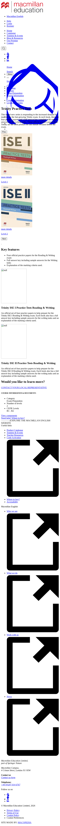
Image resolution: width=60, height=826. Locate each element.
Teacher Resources (15, 435)
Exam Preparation (14, 93)
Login (9, 23)
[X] (33, 58)
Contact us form (8, 777)
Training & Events (15, 35)
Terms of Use (13, 813)
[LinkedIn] (33, 60)
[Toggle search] (3, 48)
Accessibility (12, 502)
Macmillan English (15, 16)
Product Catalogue (15, 430)
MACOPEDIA (24, 822)
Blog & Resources (15, 38)
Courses (10, 90)
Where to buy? (13, 499)
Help (9, 21)
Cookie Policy (13, 815)
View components (9, 415)
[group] (30, 158)
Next (4, 239)
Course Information (15, 95)
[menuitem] (33, 31)
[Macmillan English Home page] (22, 11)
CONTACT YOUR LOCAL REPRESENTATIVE (24, 387)
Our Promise (12, 40)
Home (9, 31)
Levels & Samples (15, 103)
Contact (10, 43)
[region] (30, 184)
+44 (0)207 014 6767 (10, 785)
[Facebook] (33, 56)
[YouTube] (33, 53)
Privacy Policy (13, 810)
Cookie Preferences (15, 818)
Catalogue (11, 33)
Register (10, 26)
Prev (4, 132)
